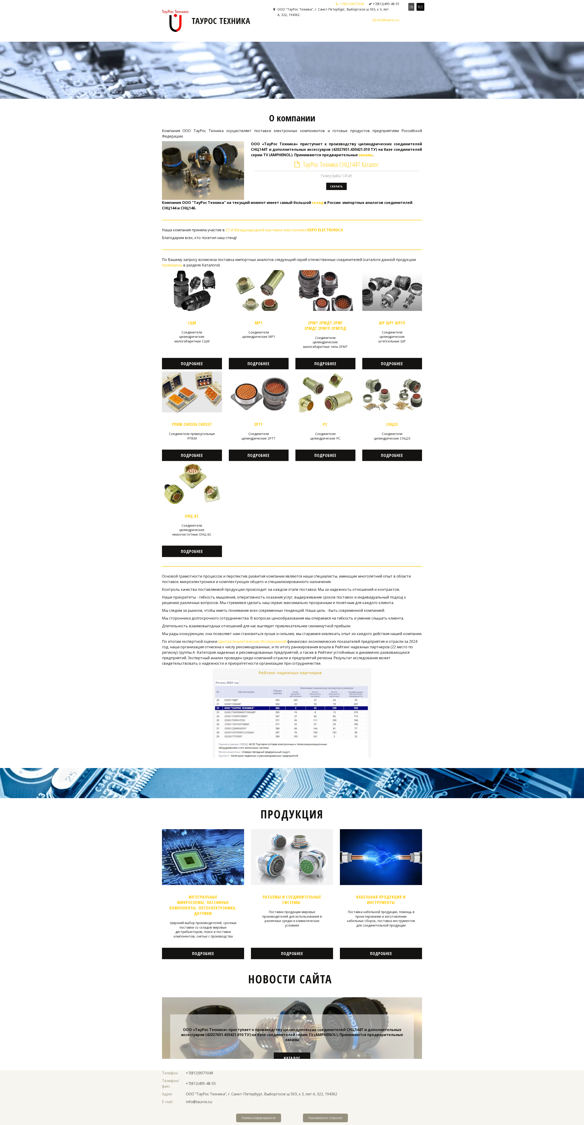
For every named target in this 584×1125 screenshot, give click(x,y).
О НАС (280, 33)
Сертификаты (301, 33)
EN (411, 7)
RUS (420, 7)
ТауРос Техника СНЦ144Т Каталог (341, 164)
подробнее (192, 363)
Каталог (292, 1058)
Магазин (350, 33)
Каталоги (326, 33)
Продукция (371, 33)
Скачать (336, 186)
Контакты (397, 33)
